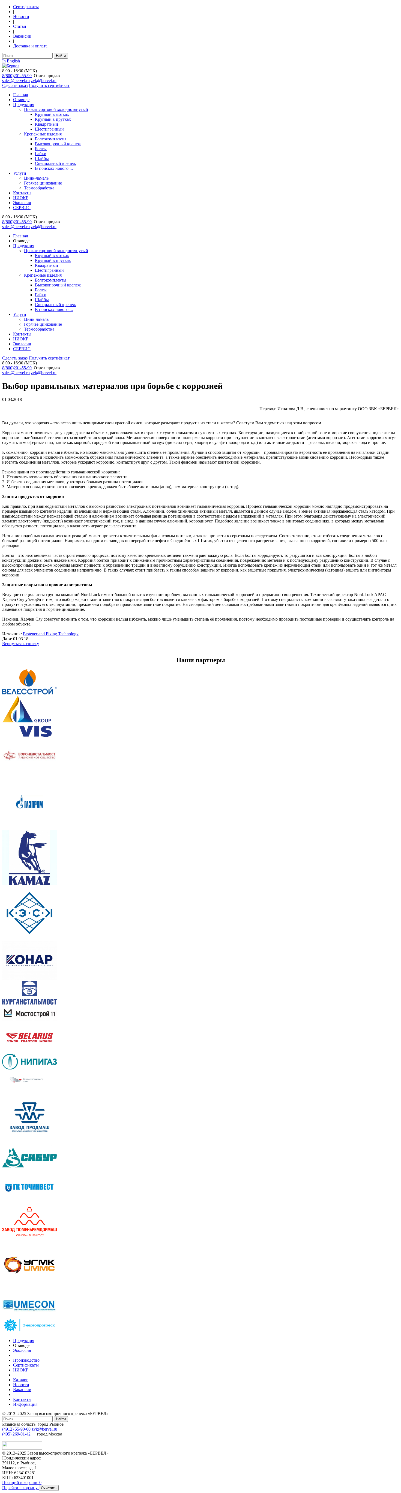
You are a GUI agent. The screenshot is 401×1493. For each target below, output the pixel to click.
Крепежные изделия (43, 134)
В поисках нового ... (54, 168)
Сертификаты (26, 6)
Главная (20, 94)
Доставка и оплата (30, 46)
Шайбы (42, 158)
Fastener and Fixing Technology (51, 633)
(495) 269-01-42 (16, 1434)
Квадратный (46, 124)
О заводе (21, 99)
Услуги (19, 173)
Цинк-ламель (36, 178)
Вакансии (22, 36)
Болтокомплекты (50, 139)
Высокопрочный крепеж (58, 143)
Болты (41, 148)
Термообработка (39, 188)
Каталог (20, 1379)
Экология (22, 202)
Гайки (40, 153)
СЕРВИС (22, 207)
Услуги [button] (19, 314)
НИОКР (20, 197)
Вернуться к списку (20, 643)
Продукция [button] (23, 245)
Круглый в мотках (52, 114)
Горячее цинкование (43, 183)
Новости (21, 16)
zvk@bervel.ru (43, 80)
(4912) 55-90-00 (17, 1429)
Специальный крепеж (55, 163)
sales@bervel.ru (16, 80)
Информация (25, 1404)
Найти (61, 56)
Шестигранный (49, 129)
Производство (26, 1360)
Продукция (23, 104)
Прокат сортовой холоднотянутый (56, 109)
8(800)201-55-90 (17, 75)
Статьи (19, 26)
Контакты (22, 193)
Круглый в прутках (53, 119)
